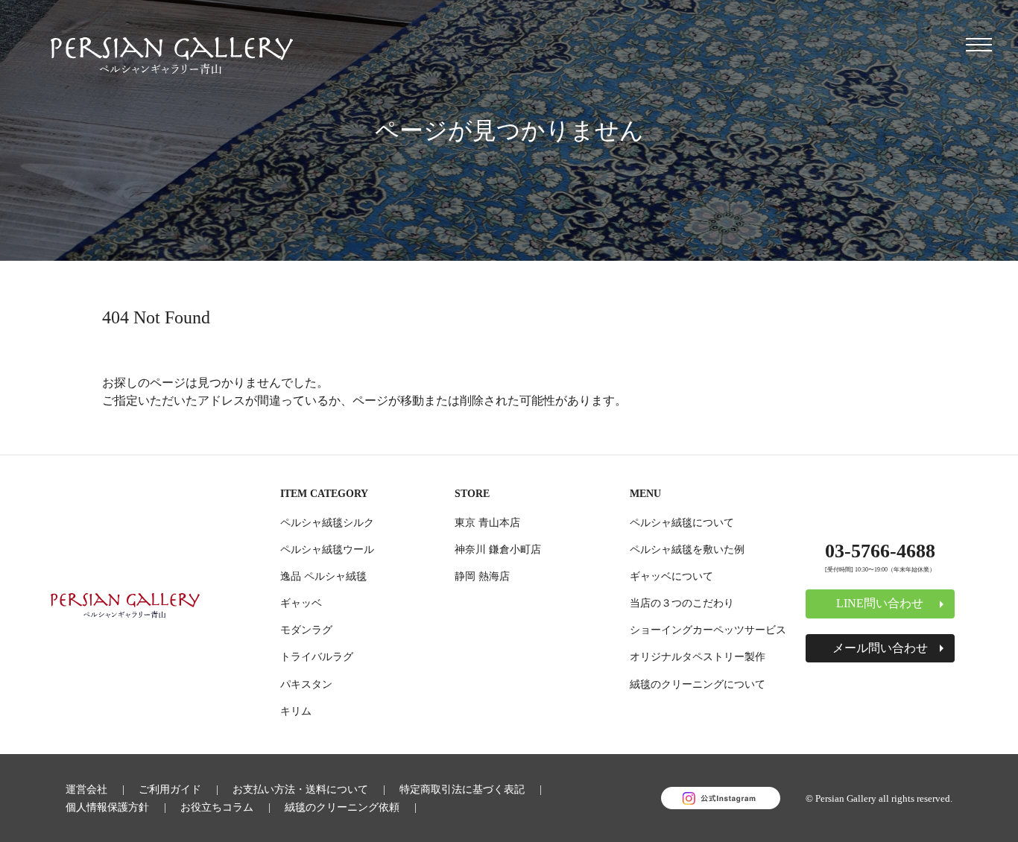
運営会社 (86, 789)
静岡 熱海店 (482, 576)
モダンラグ (306, 630)
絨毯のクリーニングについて (697, 684)
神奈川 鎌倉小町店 (498, 549)
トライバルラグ (316, 656)
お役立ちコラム (216, 807)
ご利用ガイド (170, 789)
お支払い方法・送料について (300, 789)
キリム (296, 711)
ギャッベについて (671, 576)
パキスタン (306, 684)
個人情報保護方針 (107, 807)
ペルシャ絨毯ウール (327, 549)
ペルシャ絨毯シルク (327, 522)
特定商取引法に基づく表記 (462, 789)
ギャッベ (301, 603)
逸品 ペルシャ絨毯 (323, 576)
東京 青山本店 (487, 522)
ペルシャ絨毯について (682, 522)
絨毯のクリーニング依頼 (342, 807)
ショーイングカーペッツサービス (708, 630)
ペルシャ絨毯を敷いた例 (687, 549)
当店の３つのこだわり (682, 603)
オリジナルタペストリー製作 (697, 656)
